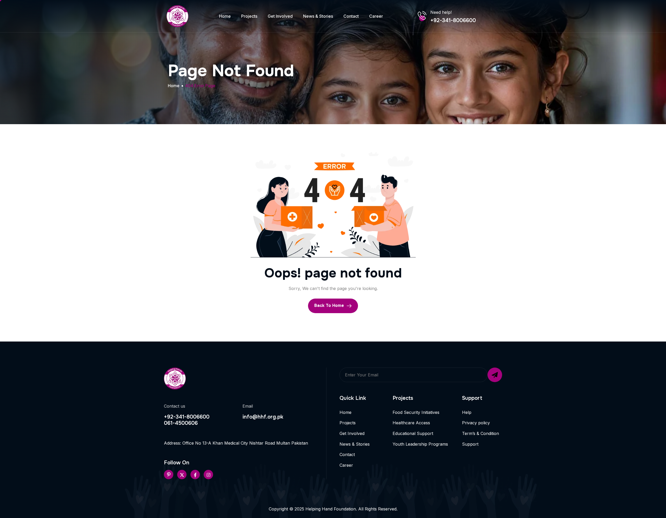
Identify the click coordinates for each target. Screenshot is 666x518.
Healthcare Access (411, 422)
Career (376, 16)
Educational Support (413, 433)
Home (225, 16)
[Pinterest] (168, 474)
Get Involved (280, 16)
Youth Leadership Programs (420, 444)
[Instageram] (208, 474)
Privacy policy (476, 422)
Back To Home (329, 305)
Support (470, 444)
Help (466, 412)
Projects (249, 16)
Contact (351, 16)
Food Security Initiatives (416, 412)
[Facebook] (195, 474)
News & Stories (318, 16)
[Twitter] (182, 474)
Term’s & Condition (480, 433)
